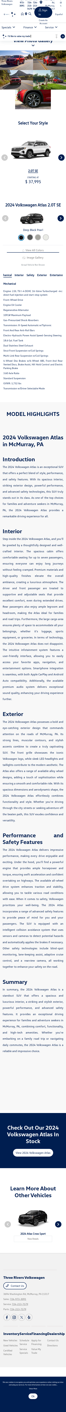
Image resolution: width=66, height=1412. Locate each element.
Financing (39, 1333)
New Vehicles (10, 1340)
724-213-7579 (20, 1304)
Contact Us (17, 1286)
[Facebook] (6, 1317)
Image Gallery (34, 257)
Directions (52, 1345)
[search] (30, 14)
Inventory (11, 1333)
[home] (23, 14)
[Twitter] (21, 1317)
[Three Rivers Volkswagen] (7, 14)
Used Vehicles (10, 1345)
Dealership (56, 1333)
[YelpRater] (29, 1317)
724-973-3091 (18, 1299)
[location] (27, 14)
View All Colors (34, 250)
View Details (33, 1238)
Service (25, 1333)
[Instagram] (14, 1317)
